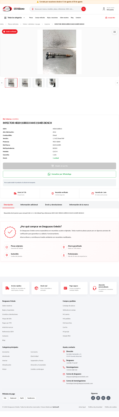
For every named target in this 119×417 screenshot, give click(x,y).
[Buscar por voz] (32, 9)
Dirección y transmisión (38, 365)
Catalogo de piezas (69, 306)
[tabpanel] (59, 213)
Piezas (31, 17)
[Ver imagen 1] (11, 83)
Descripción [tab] (8, 205)
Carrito (65, 327)
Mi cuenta (66, 314)
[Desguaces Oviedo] (13, 9)
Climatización (6, 365)
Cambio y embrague (37, 369)
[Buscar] (83, 9)
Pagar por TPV (7, 323)
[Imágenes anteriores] (2, 82)
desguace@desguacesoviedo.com (77, 377)
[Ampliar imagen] (114, 31)
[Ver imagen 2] (25, 83)
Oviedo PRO (66, 336)
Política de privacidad (95, 407)
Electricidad (34, 356)
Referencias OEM (8, 332)
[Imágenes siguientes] (117, 82)
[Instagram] (98, 398)
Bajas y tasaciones (52, 17)
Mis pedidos (66, 319)
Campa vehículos (40, 17)
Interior (4, 361)
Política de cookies (111, 407)
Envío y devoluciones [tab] (53, 205)
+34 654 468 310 (71, 370)
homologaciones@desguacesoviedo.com (79, 383)
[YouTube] (103, 398)
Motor (4, 369)
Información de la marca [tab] (79, 205)
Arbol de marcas (7, 327)
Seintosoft (56, 407)
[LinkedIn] (108, 398)
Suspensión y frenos (37, 361)
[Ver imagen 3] (38, 83)
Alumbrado (6, 356)
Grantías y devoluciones (10, 314)
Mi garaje (66, 332)
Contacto (78, 17)
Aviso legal (82, 407)
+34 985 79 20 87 (72, 363)
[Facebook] (93, 398)
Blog (72, 17)
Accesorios (5, 352)
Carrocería (34, 352)
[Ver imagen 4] (52, 83)
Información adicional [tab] (29, 205)
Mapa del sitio (7, 319)
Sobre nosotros (64, 17)
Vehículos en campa (69, 310)
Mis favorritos (67, 323)
